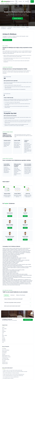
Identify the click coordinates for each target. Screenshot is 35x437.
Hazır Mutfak (4, 348)
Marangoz (3, 354)
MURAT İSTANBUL (9, 224)
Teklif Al (9, 227)
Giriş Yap (28, 1)
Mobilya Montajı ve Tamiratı (6, 356)
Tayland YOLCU (25, 236)
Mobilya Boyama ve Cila (5, 355)
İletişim (26, 1)
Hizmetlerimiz (12, 1)
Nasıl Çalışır (16, 1)
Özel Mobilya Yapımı (5, 358)
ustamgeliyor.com (3, 27)
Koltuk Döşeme (4, 351)
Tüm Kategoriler (9, 27)
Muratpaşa (3, 340)
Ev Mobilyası (23, 27)
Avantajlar (20, 1)
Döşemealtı (4, 331)
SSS (23, 1)
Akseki (3, 327)
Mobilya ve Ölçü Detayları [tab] (20, 295)
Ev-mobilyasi (12, 3)
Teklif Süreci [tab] (6, 295)
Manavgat (3, 339)
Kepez (3, 336)
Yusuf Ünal (25, 212)
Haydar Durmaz (10, 212)
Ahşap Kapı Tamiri (5, 362)
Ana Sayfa (2, 3)
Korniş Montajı (4, 352)
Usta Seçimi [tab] (12, 295)
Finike (3, 332)
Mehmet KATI (25, 224)
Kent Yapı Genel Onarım (10, 236)
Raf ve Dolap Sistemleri (5, 359)
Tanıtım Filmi (4, 28)
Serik (3, 342)
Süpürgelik (3, 360)
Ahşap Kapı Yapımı (5, 363)
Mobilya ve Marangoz (16, 27)
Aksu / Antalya (4, 328)
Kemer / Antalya (4, 335)
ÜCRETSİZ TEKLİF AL (17, 18)
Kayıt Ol (32, 1)
